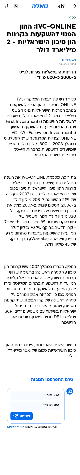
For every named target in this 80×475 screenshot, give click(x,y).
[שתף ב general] (7, 6)
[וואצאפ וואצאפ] (16, 6)
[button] (61, 6)
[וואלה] (40, 6)
